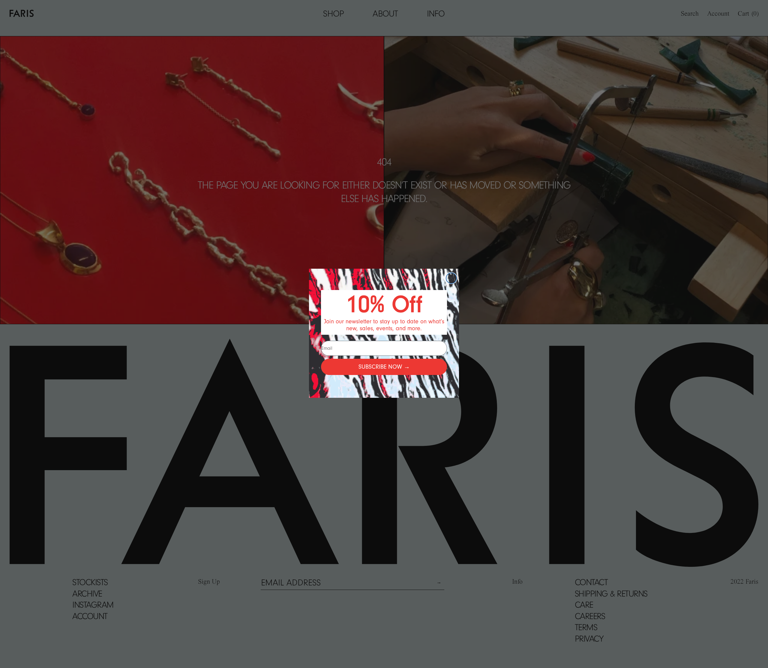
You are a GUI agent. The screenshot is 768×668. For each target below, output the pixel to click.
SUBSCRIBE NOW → (384, 366)
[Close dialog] (451, 278)
